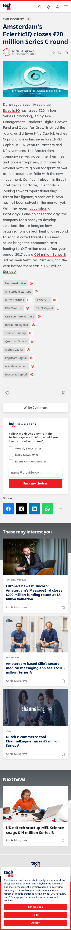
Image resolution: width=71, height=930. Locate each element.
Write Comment (36, 407)
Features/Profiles (15, 283)
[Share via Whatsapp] (48, 508)
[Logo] (9, 6)
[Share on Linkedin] (35, 508)
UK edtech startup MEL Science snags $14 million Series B (35, 830)
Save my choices (35, 483)
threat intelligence (17, 325)
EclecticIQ (43, 300)
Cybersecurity (13, 19)
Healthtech (12, 657)
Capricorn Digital (16, 358)
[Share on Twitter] (22, 508)
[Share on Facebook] (9, 508)
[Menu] (66, 7)
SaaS (8, 730)
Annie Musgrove (16, 607)
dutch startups (14, 300)
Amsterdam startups (18, 291)
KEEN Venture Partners (19, 316)
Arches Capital (14, 349)
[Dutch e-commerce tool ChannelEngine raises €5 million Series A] (35, 707)
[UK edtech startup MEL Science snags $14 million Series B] (35, 804)
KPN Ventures (14, 308)
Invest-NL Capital (16, 374)
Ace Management (16, 366)
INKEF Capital (44, 308)
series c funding (15, 333)
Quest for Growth (16, 341)
